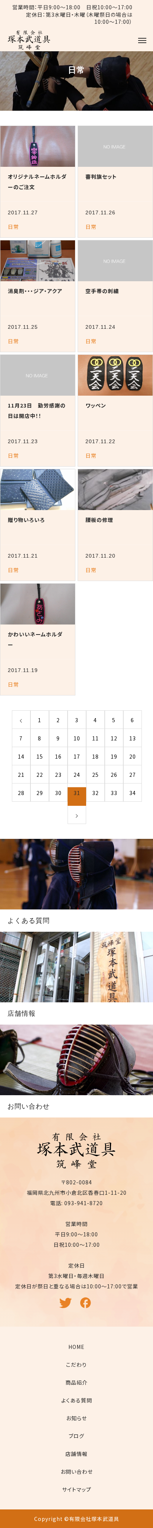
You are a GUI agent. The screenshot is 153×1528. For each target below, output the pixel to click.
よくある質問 (76, 1400)
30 (58, 793)
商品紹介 (76, 1382)
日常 (13, 226)
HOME (76, 1346)
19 (114, 756)
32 (95, 793)
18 (95, 756)
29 (39, 793)
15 (39, 756)
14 (21, 756)
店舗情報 (76, 1453)
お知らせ (76, 1418)
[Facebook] (86, 1306)
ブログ (76, 1436)
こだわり (76, 1364)
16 (58, 756)
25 (95, 774)
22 (39, 774)
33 (114, 793)
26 (114, 774)
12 (114, 738)
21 (21, 774)
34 (132, 793)
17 (77, 756)
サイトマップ (76, 1489)
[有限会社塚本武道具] (29, 40)
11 (95, 738)
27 (132, 774)
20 (132, 756)
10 (77, 738)
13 (132, 738)
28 (21, 793)
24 (77, 774)
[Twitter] (66, 1306)
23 (58, 774)
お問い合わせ (77, 1471)
